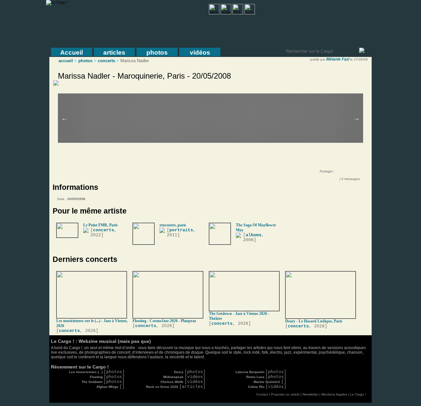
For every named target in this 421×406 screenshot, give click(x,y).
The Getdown (103, 382)
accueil (66, 60)
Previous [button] (64, 118)
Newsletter (310, 394)
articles (114, 52)
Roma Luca (266, 377)
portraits (181, 230)
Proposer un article (285, 394)
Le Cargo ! (358, 394)
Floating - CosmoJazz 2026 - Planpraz (164, 320)
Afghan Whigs (110, 387)
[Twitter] (356, 172)
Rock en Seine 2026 (176, 387)
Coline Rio (267, 387)
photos (157, 52)
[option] (215, 109)
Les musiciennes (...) (97, 372)
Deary (190, 372)
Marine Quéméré (270, 382)
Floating (107, 377)
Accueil (71, 52)
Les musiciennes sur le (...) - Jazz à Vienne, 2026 (92, 323)
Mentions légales (334, 394)
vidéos (200, 52)
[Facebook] (342, 172)
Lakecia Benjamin (260, 372)
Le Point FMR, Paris (100, 225)
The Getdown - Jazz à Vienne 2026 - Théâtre (239, 316)
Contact (262, 394)
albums (253, 235)
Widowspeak (184, 377)
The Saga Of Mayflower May (256, 227)
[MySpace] (349, 172)
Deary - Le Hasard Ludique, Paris (313, 321)
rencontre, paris (173, 225)
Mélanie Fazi (337, 59)
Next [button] (356, 118)
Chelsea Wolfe (183, 382)
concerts (106, 60)
